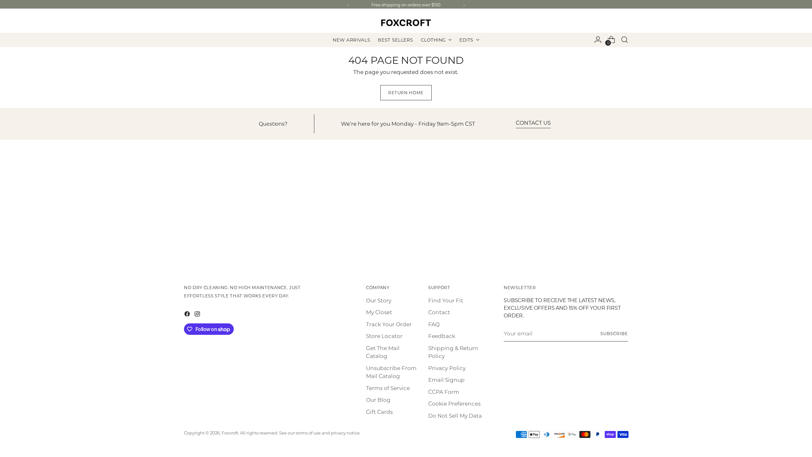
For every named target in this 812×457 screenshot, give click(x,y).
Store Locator (384, 335)
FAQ (434, 324)
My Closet (379, 311)
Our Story (378, 300)
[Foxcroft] (406, 22)
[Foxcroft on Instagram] (198, 315)
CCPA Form (443, 391)
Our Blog (378, 399)
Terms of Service (388, 387)
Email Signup (446, 379)
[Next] (464, 5)
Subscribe (614, 333)
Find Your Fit (445, 300)
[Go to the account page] (598, 39)
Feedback (441, 335)
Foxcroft (230, 432)
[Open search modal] (624, 39)
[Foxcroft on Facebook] (188, 315)
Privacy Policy (447, 367)
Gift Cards (379, 411)
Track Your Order (389, 324)
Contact (439, 311)
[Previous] (348, 5)
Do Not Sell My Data (455, 415)
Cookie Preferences (454, 403)
